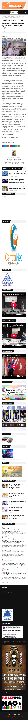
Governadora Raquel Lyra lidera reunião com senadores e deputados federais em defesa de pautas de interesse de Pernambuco (14, 575)
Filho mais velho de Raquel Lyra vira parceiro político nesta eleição (17, 502)
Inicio (9, 714)
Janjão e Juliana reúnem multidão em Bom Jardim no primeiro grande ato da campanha (13, 552)
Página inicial (4, 16)
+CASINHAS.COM (5, 528)
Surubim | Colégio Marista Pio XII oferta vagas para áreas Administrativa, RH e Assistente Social (13, 542)
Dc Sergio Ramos (5, 572)
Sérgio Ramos (6, 31)
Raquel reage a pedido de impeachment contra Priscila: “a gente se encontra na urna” (17, 173)
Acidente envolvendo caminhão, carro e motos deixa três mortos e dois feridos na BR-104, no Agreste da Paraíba (13, 563)
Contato (19, 714)
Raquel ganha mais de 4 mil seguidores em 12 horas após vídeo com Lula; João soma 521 (17, 509)
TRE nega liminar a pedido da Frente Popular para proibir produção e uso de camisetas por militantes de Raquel (17, 181)
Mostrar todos (5, 582)
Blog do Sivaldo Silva (6, 550)
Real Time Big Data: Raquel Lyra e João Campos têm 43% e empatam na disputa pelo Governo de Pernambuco (17, 486)
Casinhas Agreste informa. (7, 560)
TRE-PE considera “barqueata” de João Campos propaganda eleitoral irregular (17, 495)
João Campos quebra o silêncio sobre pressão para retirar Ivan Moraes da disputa (16, 517)
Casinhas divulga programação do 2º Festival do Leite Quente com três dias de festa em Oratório (13, 530)
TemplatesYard (13, 716)
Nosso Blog (14, 714)
